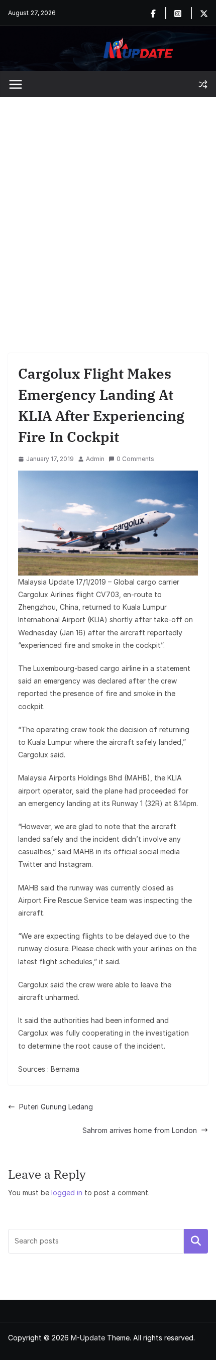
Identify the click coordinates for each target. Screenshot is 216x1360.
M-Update (88, 1337)
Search (196, 1241)
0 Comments (135, 459)
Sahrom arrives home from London (139, 1130)
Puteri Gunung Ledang (56, 1106)
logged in (66, 1192)
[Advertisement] (108, 210)
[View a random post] (203, 84)
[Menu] (15, 84)
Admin (95, 459)
